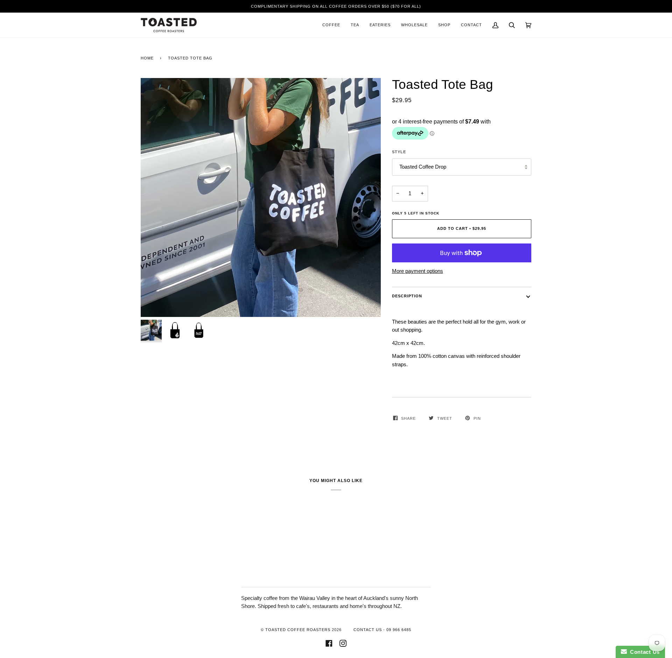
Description (407, 296)
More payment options (417, 271)
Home (147, 58)
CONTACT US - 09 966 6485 (382, 630)
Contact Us (643, 652)
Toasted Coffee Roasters (297, 630)
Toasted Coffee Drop (422, 167)
